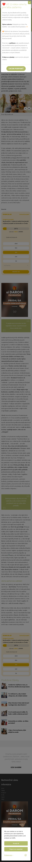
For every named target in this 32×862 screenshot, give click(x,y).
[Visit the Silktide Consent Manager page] (25, 855)
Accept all (16, 843)
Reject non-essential (16, 849)
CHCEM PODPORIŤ (16, 68)
